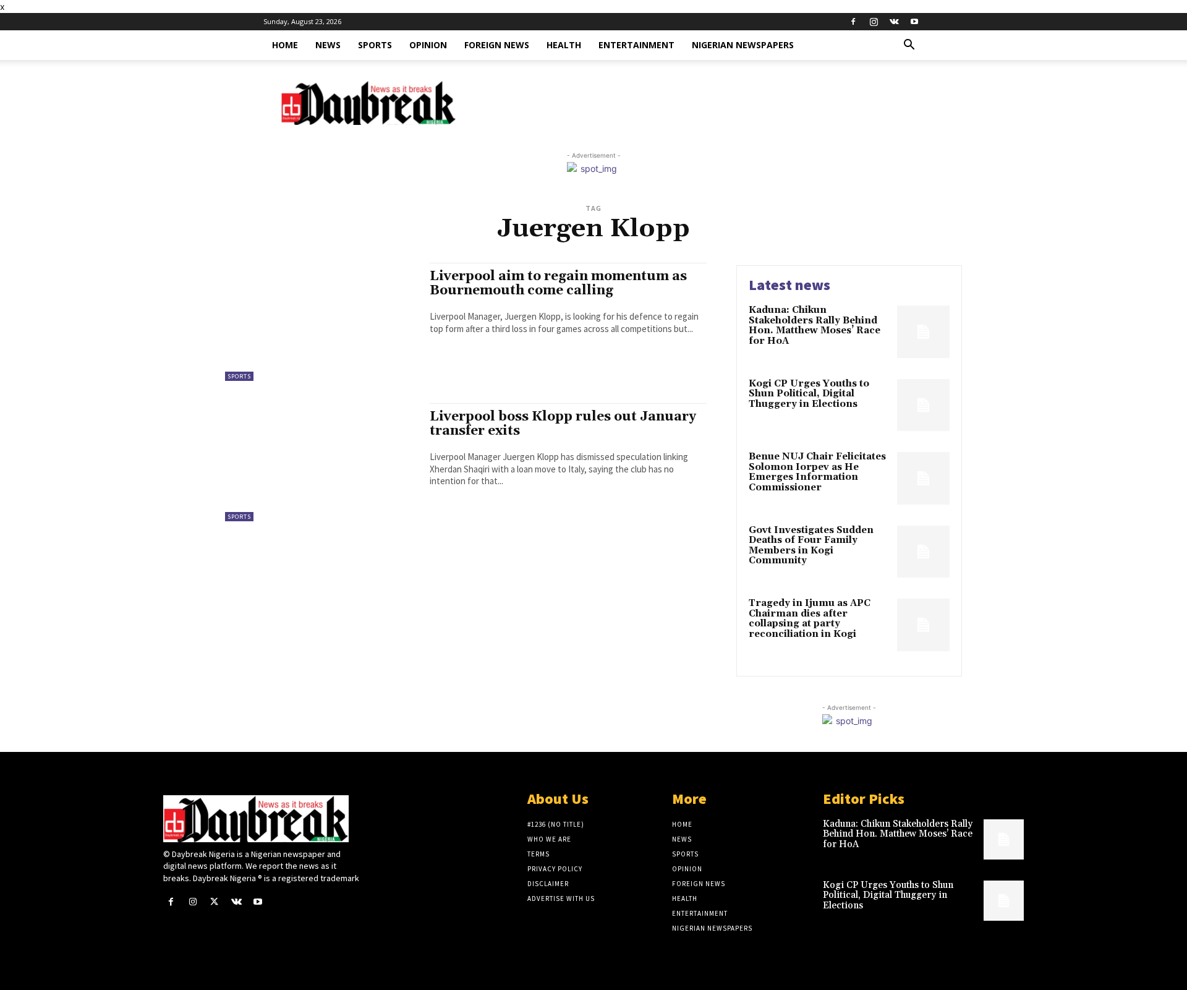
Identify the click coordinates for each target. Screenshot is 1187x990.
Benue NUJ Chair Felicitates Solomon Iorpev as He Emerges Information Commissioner (817, 472)
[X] (214, 902)
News (328, 45)
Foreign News (496, 45)
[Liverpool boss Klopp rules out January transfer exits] (321, 463)
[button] (909, 46)
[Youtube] (914, 21)
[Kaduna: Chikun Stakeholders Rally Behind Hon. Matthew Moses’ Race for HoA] (923, 331)
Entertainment (636, 45)
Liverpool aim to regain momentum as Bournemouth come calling (558, 283)
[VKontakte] (894, 21)
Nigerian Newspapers (743, 45)
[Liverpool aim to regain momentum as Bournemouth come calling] (321, 323)
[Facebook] (853, 21)
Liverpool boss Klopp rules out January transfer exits (563, 424)
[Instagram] (873, 21)
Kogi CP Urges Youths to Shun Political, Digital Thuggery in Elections (809, 394)
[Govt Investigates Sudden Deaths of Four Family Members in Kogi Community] (923, 552)
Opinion (428, 45)
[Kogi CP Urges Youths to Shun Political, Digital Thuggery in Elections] (923, 405)
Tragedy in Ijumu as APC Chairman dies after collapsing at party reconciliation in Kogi (809, 618)
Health (564, 45)
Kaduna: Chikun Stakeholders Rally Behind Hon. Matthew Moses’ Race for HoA (814, 325)
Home (285, 45)
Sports (375, 45)
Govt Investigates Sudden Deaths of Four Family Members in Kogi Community (811, 545)
